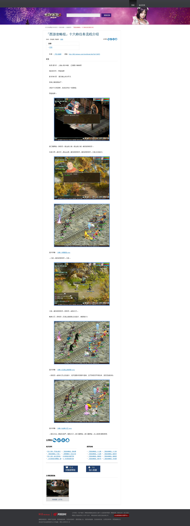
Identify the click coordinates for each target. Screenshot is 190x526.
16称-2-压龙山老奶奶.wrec (66, 370)
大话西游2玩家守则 (68, 456)
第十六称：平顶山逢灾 (54, 451)
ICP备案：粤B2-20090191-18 (62, 522)
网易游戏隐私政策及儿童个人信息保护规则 (97, 513)
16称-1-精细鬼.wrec (63, 252)
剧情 (61, 39)
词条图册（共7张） (57, 499)
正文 (50, 47)
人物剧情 (68, 27)
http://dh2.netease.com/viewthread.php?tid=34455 (84, 54)
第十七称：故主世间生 (54, 456)
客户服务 (81, 513)
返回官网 (142, 5)
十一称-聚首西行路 (68, 458)
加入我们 (126, 513)
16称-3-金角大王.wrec (64, 428)
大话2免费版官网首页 (53, 15)
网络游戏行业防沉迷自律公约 (99, 515)
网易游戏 (113, 513)
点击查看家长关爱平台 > (121, 515)
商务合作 (120, 513)
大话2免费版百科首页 (51, 27)
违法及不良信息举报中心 (46, 522)
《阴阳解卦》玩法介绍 (69, 454)
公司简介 (74, 513)
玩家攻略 (61, 27)
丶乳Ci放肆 (57, 54)
